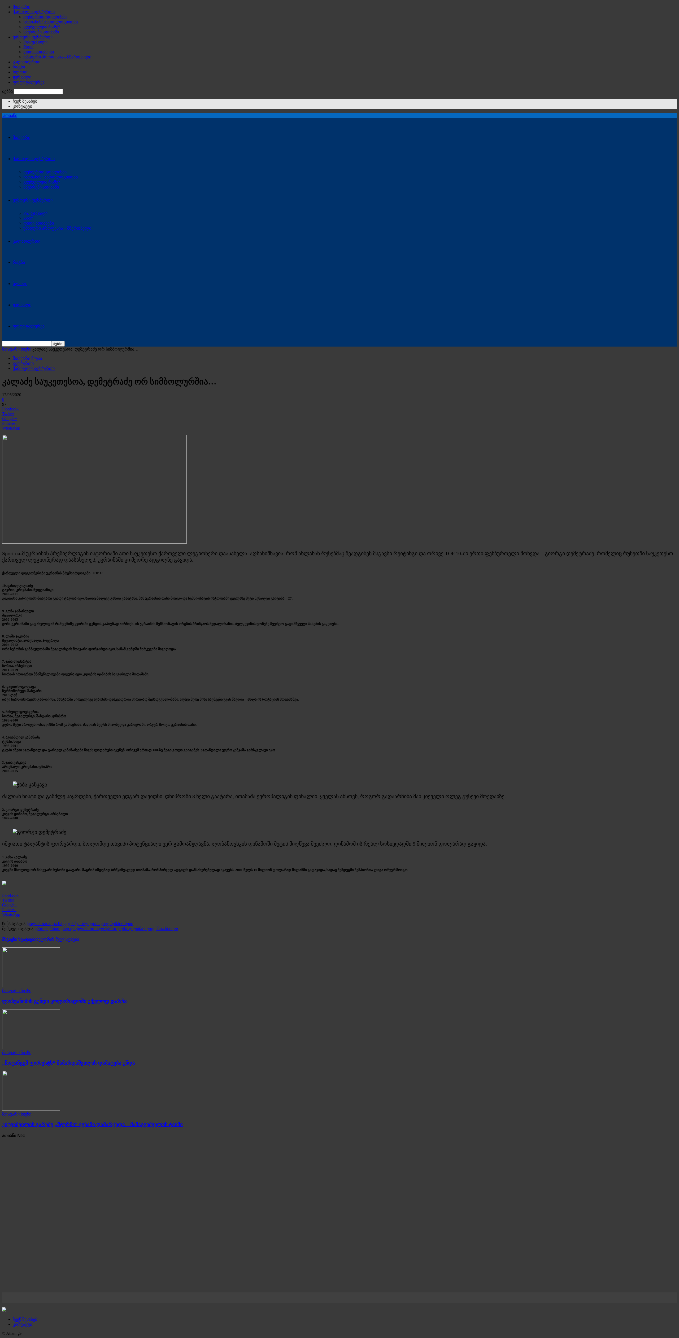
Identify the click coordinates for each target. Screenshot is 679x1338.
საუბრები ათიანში (41, 32)
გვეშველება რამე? (41, 27)
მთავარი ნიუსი (16, 349)
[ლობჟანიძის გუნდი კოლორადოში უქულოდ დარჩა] (31, 985)
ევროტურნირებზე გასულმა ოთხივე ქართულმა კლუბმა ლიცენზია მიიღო (105, 928)
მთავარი (21, 7)
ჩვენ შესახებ (25, 101)
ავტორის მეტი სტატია (57, 939)
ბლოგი (20, 72)
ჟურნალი (22, 77)
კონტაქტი (22, 106)
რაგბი (19, 67)
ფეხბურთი (23, 363)
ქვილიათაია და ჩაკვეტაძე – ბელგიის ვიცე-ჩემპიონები (79, 923)
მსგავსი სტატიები (19, 939)
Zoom (28, 47)
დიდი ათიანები (38, 52)
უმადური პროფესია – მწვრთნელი (57, 57)
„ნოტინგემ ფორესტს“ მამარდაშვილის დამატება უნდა (68, 1063)
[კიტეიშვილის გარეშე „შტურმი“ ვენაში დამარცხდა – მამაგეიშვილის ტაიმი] (31, 1109)
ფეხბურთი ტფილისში (45, 17)
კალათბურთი (26, 62)
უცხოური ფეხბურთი (33, 37)
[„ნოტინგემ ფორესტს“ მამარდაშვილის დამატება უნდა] (31, 1047)
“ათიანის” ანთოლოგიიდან (50, 22)
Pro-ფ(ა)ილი (35, 42)
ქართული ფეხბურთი (34, 12)
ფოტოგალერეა (29, 82)
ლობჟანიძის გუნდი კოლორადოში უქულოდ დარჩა (64, 1001)
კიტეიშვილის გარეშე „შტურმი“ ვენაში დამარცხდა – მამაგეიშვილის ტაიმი (92, 1124)
